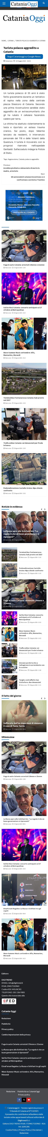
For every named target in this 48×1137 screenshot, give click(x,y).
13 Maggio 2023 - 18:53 (23, 61)
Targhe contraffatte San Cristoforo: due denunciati (30, 681)
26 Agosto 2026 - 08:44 (19, 540)
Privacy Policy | (25, 1130)
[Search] (43, 3)
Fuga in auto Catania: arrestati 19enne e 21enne (23, 265)
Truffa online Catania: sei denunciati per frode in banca (31, 649)
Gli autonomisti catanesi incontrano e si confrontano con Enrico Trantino (28, 177)
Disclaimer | (37, 1130)
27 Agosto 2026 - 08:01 (19, 824)
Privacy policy (7, 1029)
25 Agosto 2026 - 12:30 (19, 448)
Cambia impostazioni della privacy (16, 1034)
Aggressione (13, 159)
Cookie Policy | (12, 1130)
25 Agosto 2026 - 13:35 (19, 403)
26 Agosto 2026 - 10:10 (19, 313)
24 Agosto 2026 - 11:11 (35, 685)
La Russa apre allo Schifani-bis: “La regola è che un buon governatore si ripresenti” (23, 820)
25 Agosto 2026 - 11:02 (19, 493)
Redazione (9, 61)
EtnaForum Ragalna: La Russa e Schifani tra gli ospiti (24, 1066)
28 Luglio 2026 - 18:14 (21, 729)
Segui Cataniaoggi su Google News (24, 56)
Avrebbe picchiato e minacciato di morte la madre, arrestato (21, 168)
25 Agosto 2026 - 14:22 (19, 358)
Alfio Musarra (9, 729)
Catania (21, 159)
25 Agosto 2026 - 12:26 (35, 670)
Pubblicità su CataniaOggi (28, 1091)
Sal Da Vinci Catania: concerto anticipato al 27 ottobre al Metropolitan (22, 308)
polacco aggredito (32, 159)
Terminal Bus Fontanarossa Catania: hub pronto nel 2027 (30, 553)
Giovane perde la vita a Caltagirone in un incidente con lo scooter (31, 665)
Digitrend (22, 1120)
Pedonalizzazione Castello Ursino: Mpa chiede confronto (31, 569)
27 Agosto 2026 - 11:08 (19, 268)
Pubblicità (6, 1024)
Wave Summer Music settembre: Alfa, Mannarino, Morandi (19, 353)
